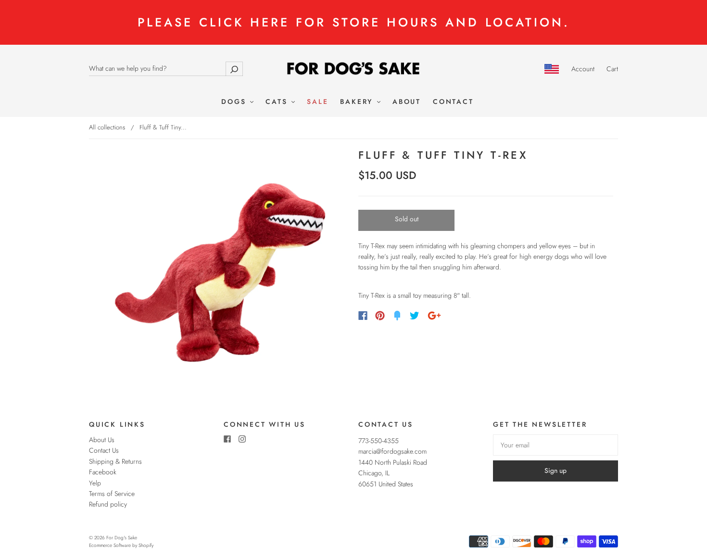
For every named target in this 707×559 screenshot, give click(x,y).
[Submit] (234, 69)
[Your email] (555, 445)
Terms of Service (112, 493)
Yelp (95, 483)
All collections (107, 127)
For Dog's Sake (121, 537)
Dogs (235, 102)
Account (582, 69)
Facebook (102, 472)
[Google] (434, 315)
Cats (277, 102)
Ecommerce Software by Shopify (121, 545)
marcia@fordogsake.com (392, 451)
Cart (612, 69)
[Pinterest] (380, 315)
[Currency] (551, 69)
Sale (317, 102)
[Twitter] (414, 315)
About (406, 102)
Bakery (358, 102)
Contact (453, 102)
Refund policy (108, 504)
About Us (101, 440)
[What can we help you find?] (166, 68)
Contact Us (104, 450)
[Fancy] (397, 315)
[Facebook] (362, 315)
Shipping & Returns (115, 461)
